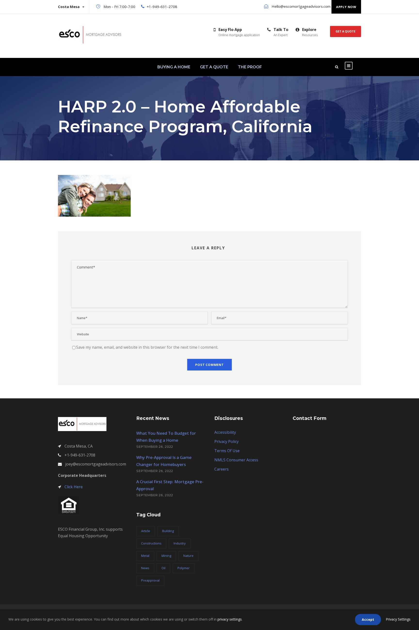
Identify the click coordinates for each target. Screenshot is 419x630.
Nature (188, 555)
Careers (221, 469)
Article (145, 531)
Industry (180, 543)
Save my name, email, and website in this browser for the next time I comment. (147, 347)
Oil (163, 568)
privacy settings (230, 619)
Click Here (73, 486)
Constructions (151, 543)
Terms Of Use (227, 450)
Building (168, 531)
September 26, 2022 (154, 447)
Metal (145, 555)
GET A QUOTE (214, 67)
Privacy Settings (398, 619)
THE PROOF (250, 67)
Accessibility (225, 432)
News (145, 568)
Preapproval (150, 580)
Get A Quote (345, 31)
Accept (368, 619)
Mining (166, 555)
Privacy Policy (226, 441)
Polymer (183, 568)
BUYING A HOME (173, 67)
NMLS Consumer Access (236, 460)
